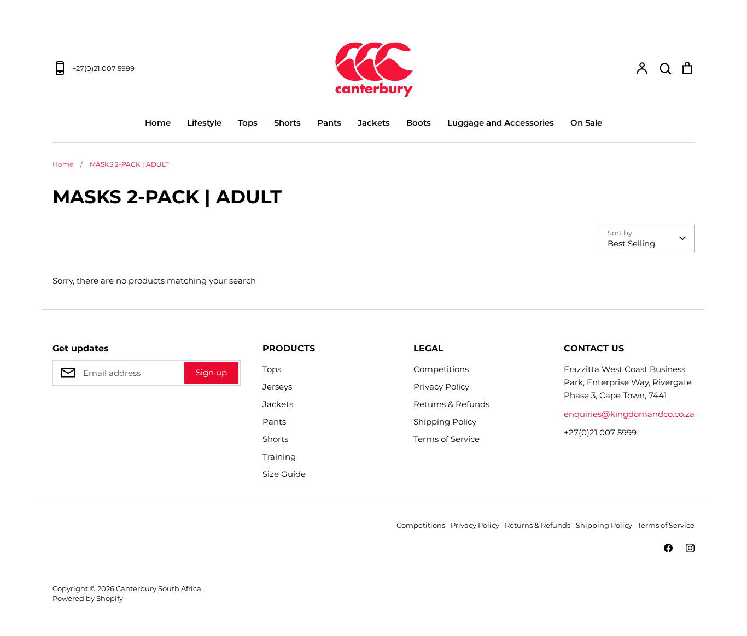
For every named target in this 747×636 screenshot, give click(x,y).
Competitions (441, 369)
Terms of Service (446, 439)
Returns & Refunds (451, 404)
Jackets (374, 122)
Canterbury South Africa (158, 588)
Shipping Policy (444, 421)
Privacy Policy (441, 386)
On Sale (586, 122)
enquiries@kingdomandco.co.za (629, 414)
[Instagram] (690, 548)
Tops (248, 122)
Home (158, 122)
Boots (418, 122)
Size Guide (284, 474)
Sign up (211, 372)
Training (279, 456)
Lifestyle (204, 122)
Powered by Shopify (87, 598)
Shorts (287, 122)
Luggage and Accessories (500, 122)
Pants (329, 122)
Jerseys (277, 386)
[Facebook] (668, 548)
